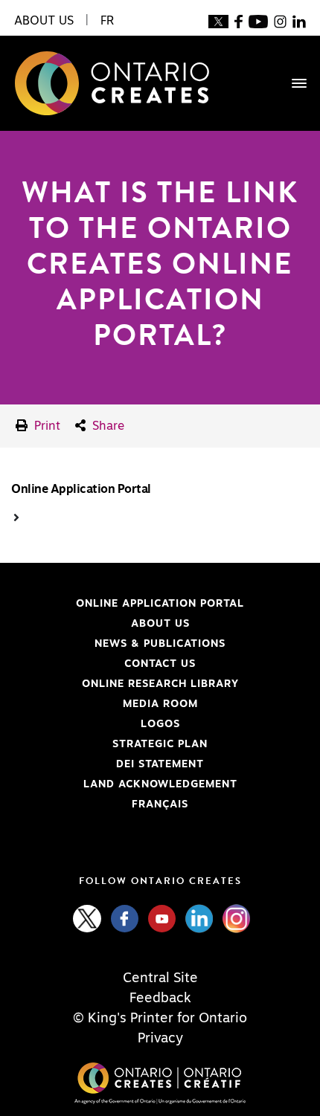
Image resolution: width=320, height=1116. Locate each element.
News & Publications (160, 644)
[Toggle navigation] (291, 83)
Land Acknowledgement (124, 784)
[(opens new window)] (218, 21)
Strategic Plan (160, 744)
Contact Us (160, 664)
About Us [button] (44, 21)
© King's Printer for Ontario (160, 1018)
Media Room (160, 704)
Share (106, 426)
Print (45, 426)
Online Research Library (125, 684)
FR (107, 21)
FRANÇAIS (160, 804)
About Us (160, 624)
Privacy (160, 1038)
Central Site (160, 978)
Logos (160, 724)
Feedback (160, 998)
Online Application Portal (127, 604)
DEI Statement (107, 764)
